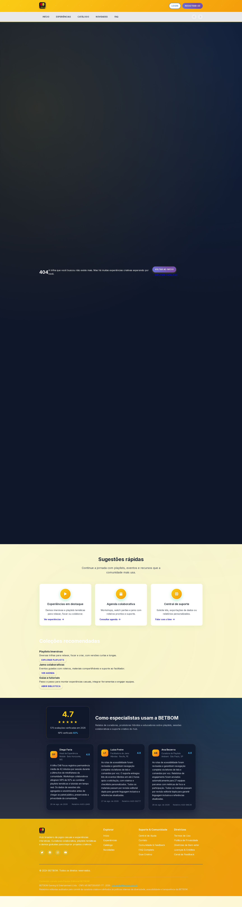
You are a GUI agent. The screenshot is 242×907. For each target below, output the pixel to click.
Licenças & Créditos (184, 849)
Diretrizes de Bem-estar (186, 845)
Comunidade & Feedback (152, 845)
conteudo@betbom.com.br (125, 885)
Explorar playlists (52, 660)
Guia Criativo (145, 854)
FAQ (116, 17)
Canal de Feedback (184, 854)
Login (175, 6)
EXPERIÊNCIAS (63, 17)
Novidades (108, 849)
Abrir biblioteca (50, 686)
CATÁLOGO (83, 17)
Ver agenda (47, 673)
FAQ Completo (146, 849)
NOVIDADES (102, 17)
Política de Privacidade (186, 840)
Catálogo (108, 845)
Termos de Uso (182, 835)
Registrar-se (192, 6)
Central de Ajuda (147, 835)
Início (106, 835)
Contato (143, 840)
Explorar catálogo (166, 275)
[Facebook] (50, 852)
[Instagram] (58, 852)
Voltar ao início (164, 269)
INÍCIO (46, 17)
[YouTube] (65, 852)
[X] (42, 852)
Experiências (110, 840)
